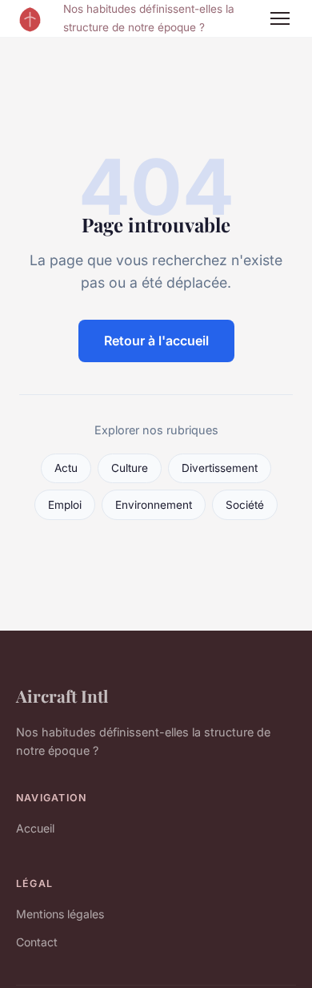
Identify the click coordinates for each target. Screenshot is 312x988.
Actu (66, 468)
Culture (129, 468)
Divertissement (220, 468)
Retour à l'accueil (156, 341)
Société (245, 504)
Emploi (65, 504)
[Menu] (280, 18)
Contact (37, 942)
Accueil (35, 828)
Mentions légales (60, 914)
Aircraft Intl (62, 695)
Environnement (153, 504)
